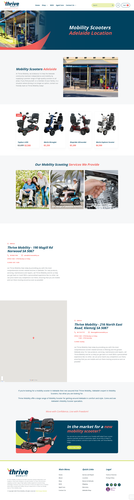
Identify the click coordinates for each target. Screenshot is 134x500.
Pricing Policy (110, 478)
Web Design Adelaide (41, 491)
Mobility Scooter (56, 398)
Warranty (85, 487)
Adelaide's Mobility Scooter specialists (66, 401)
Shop (60, 481)
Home (37, 5)
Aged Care (60, 5)
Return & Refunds (87, 481)
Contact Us (62, 490)
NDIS (52, 5)
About (61, 478)
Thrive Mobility (85, 390)
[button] (45, 5)
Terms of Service (111, 475)
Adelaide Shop (86, 490)
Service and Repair (88, 475)
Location (85, 478)
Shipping (85, 484)
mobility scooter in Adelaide (48, 390)
